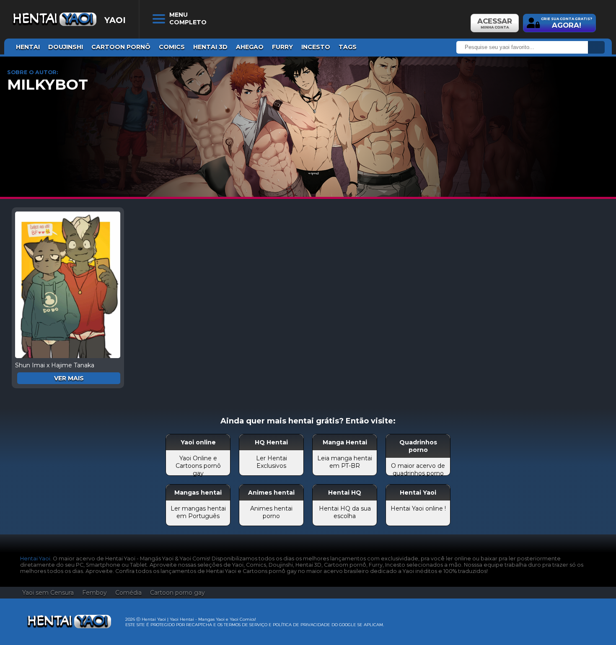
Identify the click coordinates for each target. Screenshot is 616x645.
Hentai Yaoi (35, 558)
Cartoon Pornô (120, 47)
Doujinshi (65, 47)
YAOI (115, 20)
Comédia (128, 592)
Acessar (494, 23)
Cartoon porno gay (177, 592)
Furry (282, 47)
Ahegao (250, 47)
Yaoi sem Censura (48, 592)
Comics (172, 47)
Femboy (94, 592)
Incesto (315, 47)
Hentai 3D (210, 47)
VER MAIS (69, 378)
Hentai (28, 47)
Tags (348, 47)
